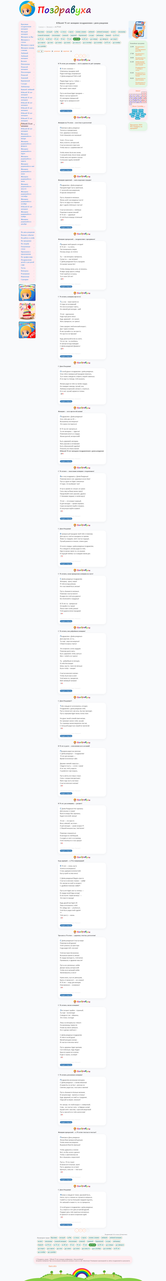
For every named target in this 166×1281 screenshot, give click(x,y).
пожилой (65, 35)
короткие (67, 51)
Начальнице (25, 64)
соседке (91, 35)
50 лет (63, 39)
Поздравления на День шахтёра (140, 58)
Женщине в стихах (25, 41)
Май (133, 116)
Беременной (25, 81)
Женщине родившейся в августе (26, 186)
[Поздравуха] (27, 8)
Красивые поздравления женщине (26, 26)
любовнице (99, 35)
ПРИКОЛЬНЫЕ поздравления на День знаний (140, 63)
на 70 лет (77, 39)
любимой (91, 32)
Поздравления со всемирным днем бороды (140, 74)
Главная (41, 27)
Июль (142, 116)
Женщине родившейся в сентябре (26, 194)
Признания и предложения (26, 253)
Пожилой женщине (24, 68)
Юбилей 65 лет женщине (26, 208)
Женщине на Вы (27, 37)
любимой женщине (103, 32)
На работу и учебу (27, 238)
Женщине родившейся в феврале (26, 143)
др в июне (58, 42)
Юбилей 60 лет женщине (26, 130)
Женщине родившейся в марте (26, 151)
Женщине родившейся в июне (26, 171)
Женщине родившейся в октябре (26, 201)
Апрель (143, 114)
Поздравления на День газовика (140, 79)
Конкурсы (24, 271)
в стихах (63, 32)
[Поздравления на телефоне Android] (138, 30)
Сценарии (24, 279)
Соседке (24, 84)
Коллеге (24, 61)
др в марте (114, 39)
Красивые (41, 32)
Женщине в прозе (27, 45)
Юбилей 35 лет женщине (26, 99)
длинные (58, 51)
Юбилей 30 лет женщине (26, 93)
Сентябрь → (141, 106)
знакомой (73, 35)
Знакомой (24, 78)
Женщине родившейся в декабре (26, 221)
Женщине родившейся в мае (27, 165)
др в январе (94, 39)
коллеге (113, 32)
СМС (23, 265)
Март (138, 114)
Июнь (137, 116)
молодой (49, 32)
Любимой (24, 53)
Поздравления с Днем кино (140, 54)
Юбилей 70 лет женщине (27, 125)
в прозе (71, 32)
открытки (48, 51)
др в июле (67, 42)
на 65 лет (107, 42)
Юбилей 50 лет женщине (26, 114)
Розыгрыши (25, 274)
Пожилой (24, 75)
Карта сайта (52, 1266)
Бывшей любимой (27, 89)
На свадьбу (25, 244)
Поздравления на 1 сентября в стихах (140, 69)
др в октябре (98, 42)
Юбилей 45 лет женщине (26, 109)
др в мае (50, 42)
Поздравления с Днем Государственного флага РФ (140, 49)
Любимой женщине (24, 57)
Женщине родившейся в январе (26, 136)
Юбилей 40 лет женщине (26, 104)
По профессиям (26, 257)
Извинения (25, 277)
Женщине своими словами (27, 49)
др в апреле (41, 42)
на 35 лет (41, 39)
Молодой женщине (24, 33)
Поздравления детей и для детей (27, 261)
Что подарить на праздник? (136, 127)
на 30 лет (116, 35)
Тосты (23, 268)
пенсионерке (56, 35)
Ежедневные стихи (25, 248)
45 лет (56, 39)
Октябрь (134, 110)
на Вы (56, 32)
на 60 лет (85, 39)
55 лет (69, 39)
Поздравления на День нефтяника (140, 83)
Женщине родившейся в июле (26, 179)
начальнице (121, 32)
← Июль (133, 106)
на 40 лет (49, 39)
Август (138, 90)
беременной (82, 35)
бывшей (108, 35)
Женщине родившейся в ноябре (26, 214)
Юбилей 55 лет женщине (26, 119)
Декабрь (134, 112)
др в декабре (42, 46)
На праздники (26, 241)
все (40, 51)
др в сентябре (87, 42)
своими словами (81, 32)
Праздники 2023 (136, 125)
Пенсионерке (26, 72)
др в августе (77, 42)
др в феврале (104, 39)
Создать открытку (66, 111)
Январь (141, 112)
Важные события (27, 235)
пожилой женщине (44, 35)
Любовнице (25, 87)
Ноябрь (141, 110)
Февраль (132, 114)
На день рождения (27, 232)
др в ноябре (116, 42)
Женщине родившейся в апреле (26, 158)
